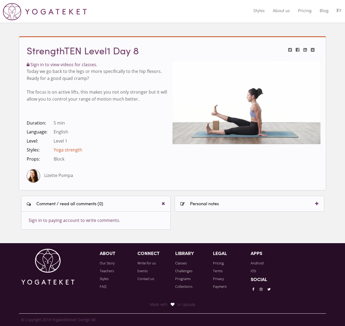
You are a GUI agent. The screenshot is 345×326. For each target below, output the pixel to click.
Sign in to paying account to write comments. (74, 220)
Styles (259, 11)
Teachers (107, 270)
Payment (220, 286)
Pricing (305, 11)
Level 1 (60, 141)
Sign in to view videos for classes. (63, 65)
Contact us (145, 278)
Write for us (146, 263)
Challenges (183, 270)
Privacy (218, 278)
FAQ (103, 286)
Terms (218, 270)
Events (142, 270)
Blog (324, 11)
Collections (183, 286)
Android (257, 263)
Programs (183, 278)
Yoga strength (68, 150)
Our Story (107, 263)
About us (281, 11)
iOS (253, 270)
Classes (181, 263)
